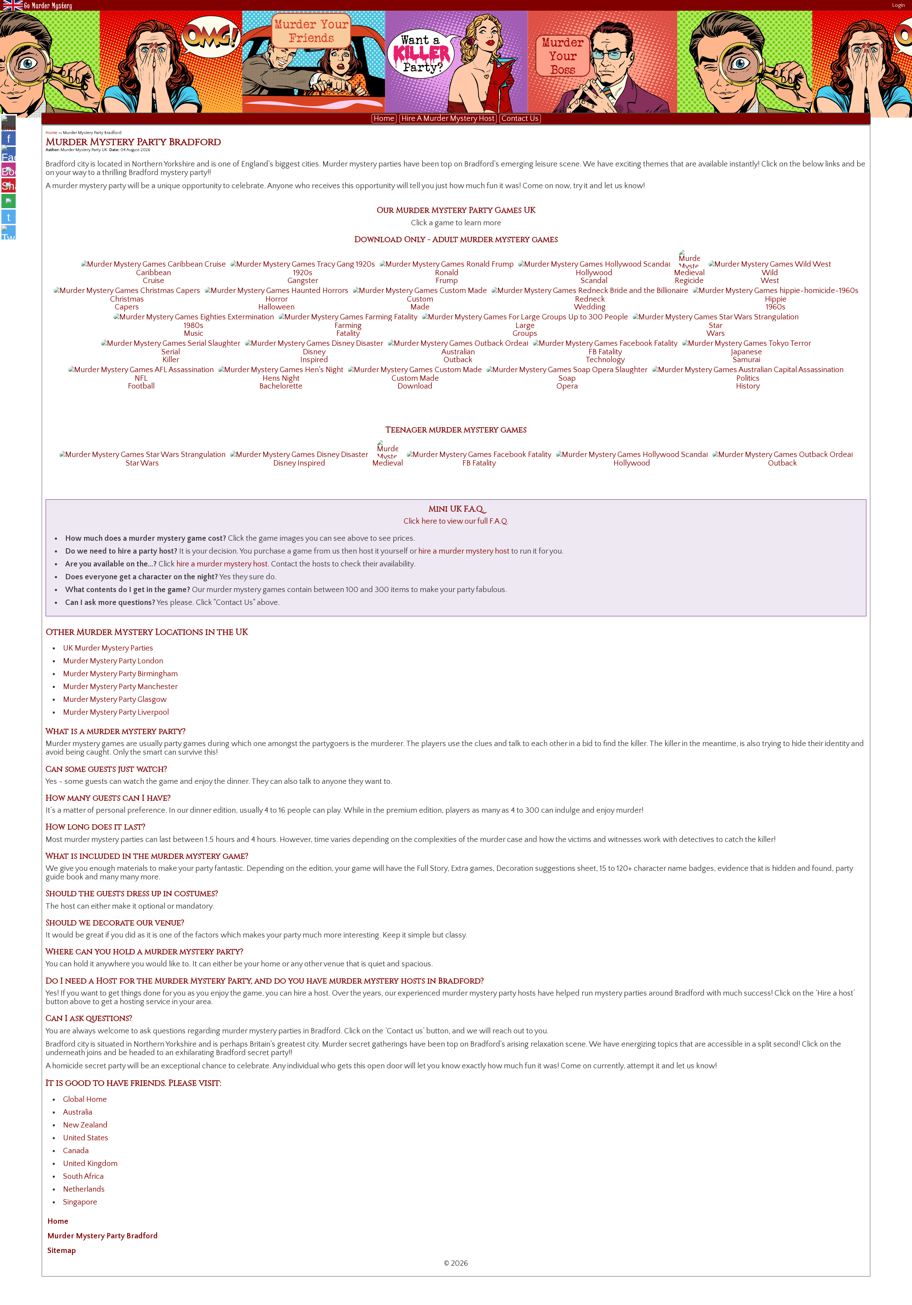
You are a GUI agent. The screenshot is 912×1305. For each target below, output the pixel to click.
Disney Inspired (299, 463)
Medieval (689, 272)
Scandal (594, 280)
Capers (127, 307)
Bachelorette (280, 386)
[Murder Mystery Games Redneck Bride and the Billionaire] (590, 290)
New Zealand (85, 1125)
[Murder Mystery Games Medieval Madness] (689, 258)
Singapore (80, 1202)
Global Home (85, 1099)
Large (525, 325)
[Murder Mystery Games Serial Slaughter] (170, 343)
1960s (776, 307)
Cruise (153, 280)
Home (384, 118)
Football (141, 386)
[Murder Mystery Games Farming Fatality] (348, 316)
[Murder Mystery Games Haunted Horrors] (276, 290)
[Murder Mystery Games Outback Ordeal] (458, 343)
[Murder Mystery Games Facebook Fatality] (605, 343)
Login (898, 5)
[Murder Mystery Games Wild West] (770, 264)
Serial (170, 352)
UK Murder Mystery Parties (108, 648)
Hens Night (281, 378)
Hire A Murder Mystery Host (447, 118)
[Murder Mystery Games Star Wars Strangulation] (715, 316)
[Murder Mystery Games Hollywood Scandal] (594, 264)
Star (715, 325)
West (770, 280)
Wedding (590, 307)
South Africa (83, 1176)
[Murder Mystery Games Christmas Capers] (127, 290)
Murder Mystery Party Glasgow (115, 699)
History (748, 386)
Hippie (776, 299)
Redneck (590, 299)
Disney (314, 352)
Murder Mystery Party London (113, 661)
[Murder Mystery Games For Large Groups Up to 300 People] (525, 316)
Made (420, 307)
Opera (567, 386)
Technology (605, 359)
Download (415, 386)
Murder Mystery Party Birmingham (120, 673)
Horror (276, 299)
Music (193, 333)
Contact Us (520, 118)
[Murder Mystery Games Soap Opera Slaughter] (567, 369)
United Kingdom (90, 1163)
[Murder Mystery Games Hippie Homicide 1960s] (775, 290)
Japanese (746, 352)
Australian (458, 352)
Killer (170, 359)
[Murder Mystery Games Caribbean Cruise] (154, 264)
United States (85, 1138)
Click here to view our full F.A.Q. (456, 521)
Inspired (314, 359)
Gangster (302, 280)
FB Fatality (605, 352)
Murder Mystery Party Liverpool (116, 712)
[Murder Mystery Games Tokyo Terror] (747, 343)
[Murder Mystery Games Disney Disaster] (314, 343)
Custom (420, 299)
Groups (525, 333)
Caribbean (153, 272)
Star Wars (142, 463)
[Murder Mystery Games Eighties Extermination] (194, 316)
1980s (193, 325)
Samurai (746, 359)
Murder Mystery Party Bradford (102, 1236)
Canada (76, 1150)
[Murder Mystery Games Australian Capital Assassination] (748, 369)
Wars (715, 333)
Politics (748, 378)
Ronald (446, 272)
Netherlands (84, 1189)
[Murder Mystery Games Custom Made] (420, 290)
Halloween (276, 307)
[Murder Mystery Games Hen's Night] (281, 369)
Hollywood (594, 272)
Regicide (689, 280)
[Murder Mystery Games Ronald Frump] (446, 264)
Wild (770, 272)
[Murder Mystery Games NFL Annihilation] (141, 369)
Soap (567, 378)
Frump (447, 280)
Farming (348, 325)
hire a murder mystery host (463, 551)
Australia (77, 1112)
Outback (458, 359)
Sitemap (61, 1250)
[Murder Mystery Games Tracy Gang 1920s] (303, 264)
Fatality (348, 333)
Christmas (127, 299)
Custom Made (415, 378)
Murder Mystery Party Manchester (120, 686)
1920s (302, 272)
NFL (141, 378)
